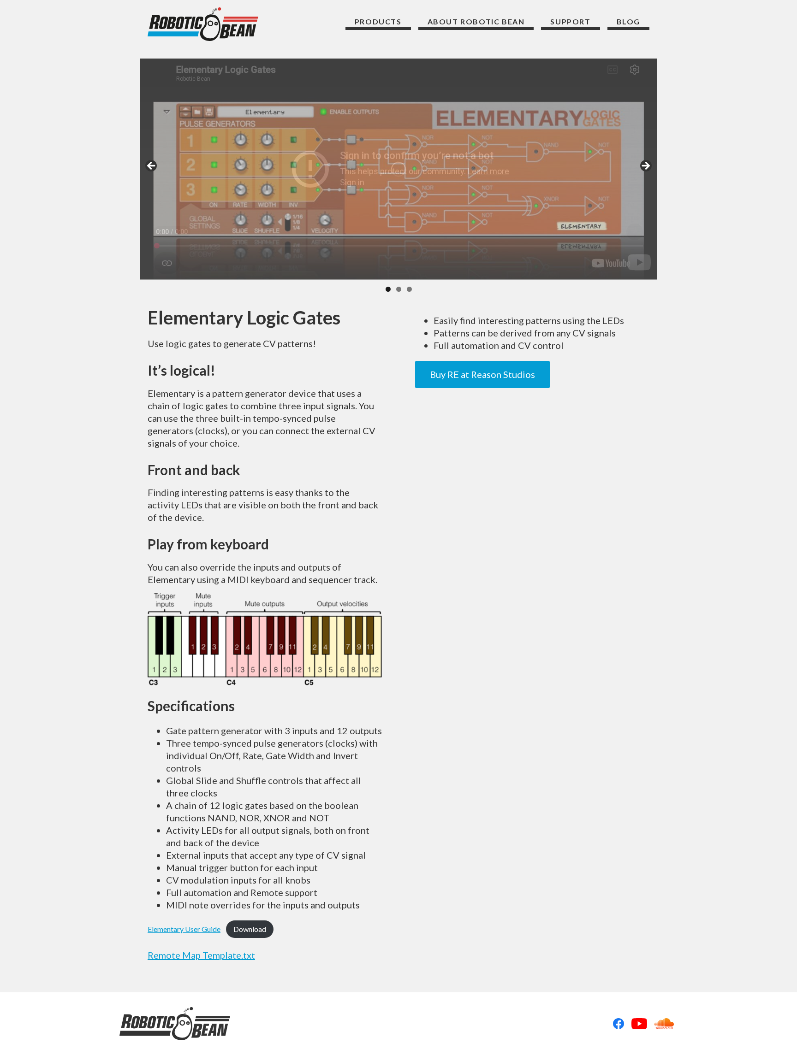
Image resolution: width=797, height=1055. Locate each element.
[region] (398, 169)
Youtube (639, 1023)
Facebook (618, 1023)
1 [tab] (388, 289)
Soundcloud (664, 1023)
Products (378, 21)
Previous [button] (152, 166)
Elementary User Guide (184, 929)
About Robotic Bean (476, 21)
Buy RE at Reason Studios (482, 374)
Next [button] (645, 166)
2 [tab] (398, 289)
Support (570, 21)
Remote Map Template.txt (201, 955)
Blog (628, 21)
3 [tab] (409, 289)
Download (249, 929)
